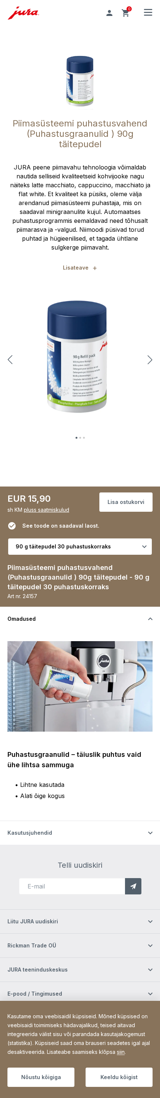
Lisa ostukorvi (126, 502)
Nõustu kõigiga (41, 1077)
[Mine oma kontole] (109, 13)
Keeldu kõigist (119, 1077)
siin (121, 1052)
